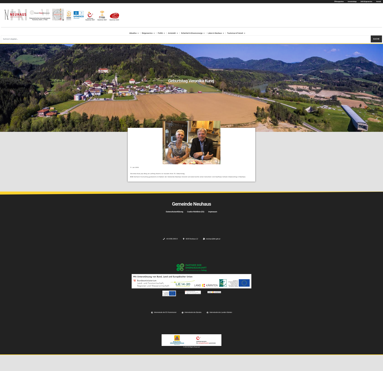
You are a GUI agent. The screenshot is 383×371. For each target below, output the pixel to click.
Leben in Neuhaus (215, 33)
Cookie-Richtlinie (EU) (195, 212)
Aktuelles (133, 33)
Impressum (212, 212)
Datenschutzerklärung (174, 212)
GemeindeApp (352, 1)
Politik (160, 33)
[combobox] (185, 39)
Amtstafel (172, 33)
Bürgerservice (147, 33)
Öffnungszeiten (339, 1)
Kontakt (378, 1)
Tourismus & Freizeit (235, 33)
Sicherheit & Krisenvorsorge (192, 33)
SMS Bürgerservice (366, 1)
